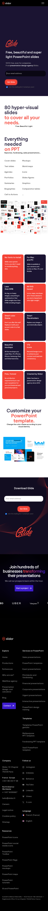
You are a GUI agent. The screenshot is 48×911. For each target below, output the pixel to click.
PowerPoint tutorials (7, 881)
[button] (43, 3)
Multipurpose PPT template (28, 734)
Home (4, 657)
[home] (6, 3)
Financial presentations (33, 683)
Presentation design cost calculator (8, 689)
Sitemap (6, 822)
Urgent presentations (32, 695)
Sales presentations (31, 657)
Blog (4, 698)
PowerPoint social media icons (10, 844)
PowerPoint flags (9, 860)
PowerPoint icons (10, 837)
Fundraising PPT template (33, 742)
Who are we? (8, 675)
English (29, 821)
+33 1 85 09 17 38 (10, 781)
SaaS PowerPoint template (30, 748)
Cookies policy (9, 816)
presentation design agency (21, 66)
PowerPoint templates (32, 663)
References (7, 669)
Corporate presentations (33, 689)
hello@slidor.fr (8, 798)
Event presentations (31, 669)
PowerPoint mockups (7, 867)
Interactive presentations (33, 701)
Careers (5, 804)
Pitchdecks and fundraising (29, 676)
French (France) (33, 815)
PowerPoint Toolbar (7, 852)
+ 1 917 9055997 (9, 792)
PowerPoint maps (10, 874)
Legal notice (7, 810)
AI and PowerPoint (10, 888)
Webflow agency (9, 681)
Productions (7, 663)
